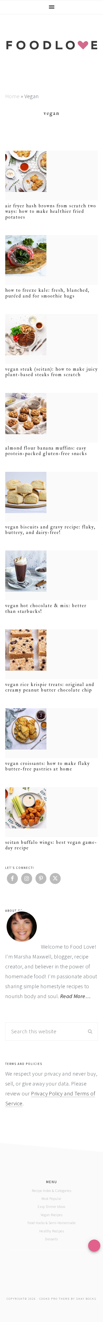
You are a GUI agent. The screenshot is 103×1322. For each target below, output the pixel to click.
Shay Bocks (86, 1299)
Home (12, 96)
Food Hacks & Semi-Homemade (51, 1223)
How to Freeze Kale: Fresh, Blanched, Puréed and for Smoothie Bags (47, 293)
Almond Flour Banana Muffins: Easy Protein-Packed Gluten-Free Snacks (46, 450)
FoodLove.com (51, 50)
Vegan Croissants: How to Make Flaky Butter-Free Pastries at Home (47, 766)
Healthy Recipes (51, 1231)
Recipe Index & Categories (51, 1190)
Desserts (51, 1239)
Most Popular (51, 1198)
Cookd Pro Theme (54, 1299)
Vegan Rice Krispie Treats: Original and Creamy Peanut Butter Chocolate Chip (49, 687)
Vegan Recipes (51, 1215)
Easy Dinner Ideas (51, 1206)
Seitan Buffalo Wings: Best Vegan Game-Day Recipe (51, 845)
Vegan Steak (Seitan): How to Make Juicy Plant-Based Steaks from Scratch (51, 372)
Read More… (75, 996)
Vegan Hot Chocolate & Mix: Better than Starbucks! (46, 608)
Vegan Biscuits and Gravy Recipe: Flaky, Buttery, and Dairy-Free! (50, 529)
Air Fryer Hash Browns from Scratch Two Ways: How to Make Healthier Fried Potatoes (50, 211)
